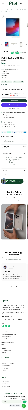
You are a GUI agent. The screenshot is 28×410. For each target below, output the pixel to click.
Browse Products (6, 365)
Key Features (6, 175)
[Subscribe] (25, 401)
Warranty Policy (6, 383)
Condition (6, 81)
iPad (7, 9)
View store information (8, 117)
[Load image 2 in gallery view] (14, 44)
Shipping (9, 65)
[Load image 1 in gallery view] (7, 44)
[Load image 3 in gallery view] (21, 44)
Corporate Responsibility (8, 363)
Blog (3, 373)
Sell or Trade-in (5, 368)
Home (2, 9)
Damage (5, 170)
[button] (3, 3)
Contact (4, 370)
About (3, 361)
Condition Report (7, 153)
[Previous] (11, 286)
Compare (5, 84)
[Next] (16, 286)
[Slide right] (26, 44)
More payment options (14, 108)
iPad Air (12, 9)
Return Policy (5, 381)
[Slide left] (1, 44)
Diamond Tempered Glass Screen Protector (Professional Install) (18, 93)
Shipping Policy (6, 386)
